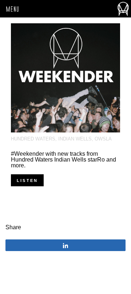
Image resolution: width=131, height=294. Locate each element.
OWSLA (103, 139)
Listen (27, 180)
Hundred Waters (33, 139)
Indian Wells (75, 139)
